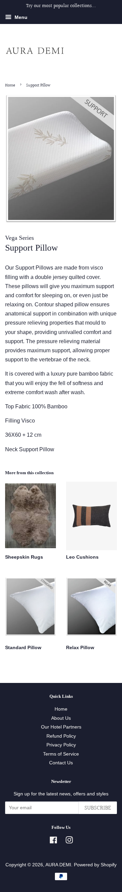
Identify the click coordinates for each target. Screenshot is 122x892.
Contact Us (61, 762)
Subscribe (97, 808)
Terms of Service (61, 754)
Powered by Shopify (95, 864)
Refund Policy (61, 736)
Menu (20, 17)
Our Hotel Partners (61, 727)
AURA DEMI (58, 864)
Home (10, 85)
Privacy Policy (61, 744)
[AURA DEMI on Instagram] (69, 841)
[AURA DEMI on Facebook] (53, 841)
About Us (61, 718)
